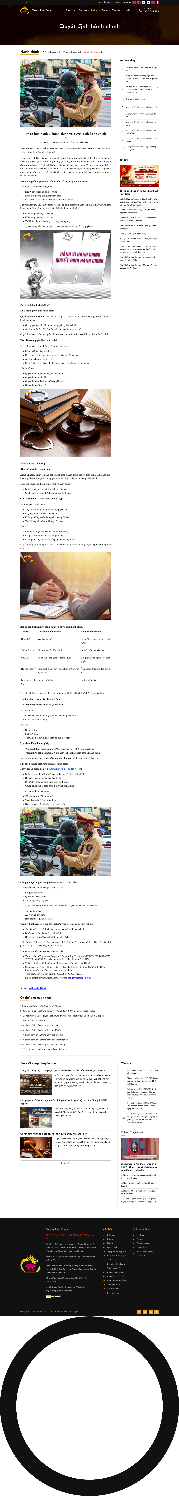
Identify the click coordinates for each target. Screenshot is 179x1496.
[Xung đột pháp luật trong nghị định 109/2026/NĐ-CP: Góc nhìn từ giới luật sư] (36, 1084)
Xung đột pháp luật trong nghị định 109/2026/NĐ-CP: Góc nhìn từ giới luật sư (59, 1011)
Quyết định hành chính (94, 52)
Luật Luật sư (113, 1293)
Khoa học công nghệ (116, 1277)
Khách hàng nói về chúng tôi (145, 1253)
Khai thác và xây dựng (117, 1281)
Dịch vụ (94, 10)
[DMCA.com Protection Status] (53, 1296)
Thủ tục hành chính (51, 52)
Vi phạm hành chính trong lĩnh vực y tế (40, 1025)
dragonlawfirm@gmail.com (63, 1287)
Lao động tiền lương (116, 1264)
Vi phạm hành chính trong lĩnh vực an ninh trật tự (45, 1040)
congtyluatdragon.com (79, 977)
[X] (31, 2)
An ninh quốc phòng (116, 1272)
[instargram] (22, 2)
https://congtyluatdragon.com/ (59, 1291)
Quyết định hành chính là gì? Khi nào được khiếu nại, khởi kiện (53, 1133)
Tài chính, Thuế (113, 1289)
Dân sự (110, 1239)
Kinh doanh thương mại (117, 1256)
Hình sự (110, 1243)
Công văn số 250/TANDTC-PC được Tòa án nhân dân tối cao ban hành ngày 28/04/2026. (142, 1106)
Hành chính (112, 1248)
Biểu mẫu (111, 1235)
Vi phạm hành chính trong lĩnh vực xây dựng (43, 1035)
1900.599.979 (80, 1278)
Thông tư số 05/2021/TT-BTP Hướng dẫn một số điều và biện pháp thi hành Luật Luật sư (142, 1081)
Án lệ (109, 1260)
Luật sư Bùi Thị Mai (37, 988)
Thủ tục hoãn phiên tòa (34, 1020)
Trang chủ (70, 10)
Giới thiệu (83, 10)
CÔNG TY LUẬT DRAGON (52, 1312)
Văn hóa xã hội (114, 1268)
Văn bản (116, 10)
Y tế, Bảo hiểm (113, 1285)
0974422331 (51, 1282)
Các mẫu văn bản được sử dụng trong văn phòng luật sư (142, 1071)
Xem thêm (66, 1163)
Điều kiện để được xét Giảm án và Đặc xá (41, 1006)
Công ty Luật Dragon (42, 10)
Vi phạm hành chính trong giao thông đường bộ (45, 1049)
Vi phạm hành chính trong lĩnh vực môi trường (44, 1044)
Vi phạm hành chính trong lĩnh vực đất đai (42, 1030)
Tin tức (105, 10)
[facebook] (26, 2)
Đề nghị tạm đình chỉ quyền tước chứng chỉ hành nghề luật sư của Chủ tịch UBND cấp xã (63, 1016)
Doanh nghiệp (143, 1243)
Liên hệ (127, 10)
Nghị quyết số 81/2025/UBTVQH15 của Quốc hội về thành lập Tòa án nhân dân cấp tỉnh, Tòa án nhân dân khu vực (141, 1093)
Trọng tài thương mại (116, 1252)
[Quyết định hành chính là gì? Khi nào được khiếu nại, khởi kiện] (36, 1147)
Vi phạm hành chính (72, 52)
